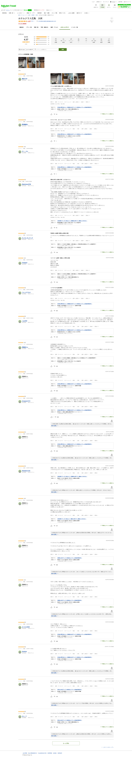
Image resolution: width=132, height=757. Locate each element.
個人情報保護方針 (32, 753)
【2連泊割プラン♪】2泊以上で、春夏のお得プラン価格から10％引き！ (71, 518)
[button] (22, 62)
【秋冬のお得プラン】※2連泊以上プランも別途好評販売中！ (69, 689)
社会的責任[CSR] (42, 753)
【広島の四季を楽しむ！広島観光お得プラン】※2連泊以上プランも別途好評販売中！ (74, 107)
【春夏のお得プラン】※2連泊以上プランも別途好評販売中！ (69, 558)
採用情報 (50, 753)
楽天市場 (120, 1)
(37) (65, 27)
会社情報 (25, 753)
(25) (44, 27)
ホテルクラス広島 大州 (30, 18)
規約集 (54, 753)
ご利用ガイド (99, 1)
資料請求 (60, 753)
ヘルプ (93, 1)
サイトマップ (106, 1)
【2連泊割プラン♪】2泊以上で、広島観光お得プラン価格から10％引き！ (72, 220)
